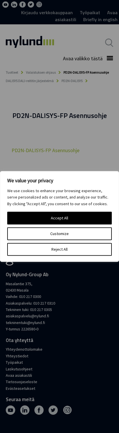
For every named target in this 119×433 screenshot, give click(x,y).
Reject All (59, 249)
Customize (59, 233)
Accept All (59, 218)
